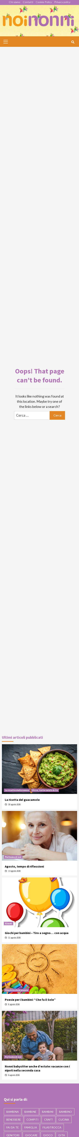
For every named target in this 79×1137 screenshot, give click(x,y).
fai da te (12, 1127)
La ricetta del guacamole (22, 800)
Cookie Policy (44, 2)
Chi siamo (14, 2)
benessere (13, 1119)
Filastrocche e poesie (16, 990)
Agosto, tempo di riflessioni (24, 866)
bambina (12, 1111)
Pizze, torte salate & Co (45, 790)
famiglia (30, 1127)
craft (48, 1119)
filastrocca (52, 1127)
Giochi (8, 923)
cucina (63, 1119)
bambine (30, 1111)
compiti (32, 1119)
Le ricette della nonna (17, 790)
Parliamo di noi (13, 856)
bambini (47, 1111)
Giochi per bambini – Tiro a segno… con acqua (36, 933)
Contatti (28, 2)
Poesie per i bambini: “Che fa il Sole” (30, 999)
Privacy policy (62, 2)
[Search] (72, 42)
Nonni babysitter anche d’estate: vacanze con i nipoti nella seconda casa (37, 1068)
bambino (65, 1111)
